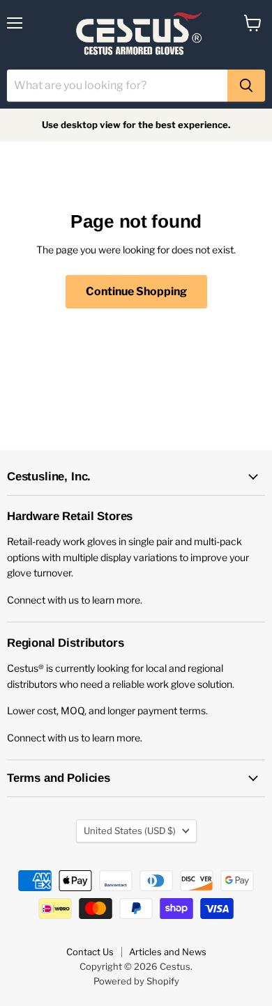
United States (130, 830)
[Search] (246, 86)
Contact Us (90, 951)
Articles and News (167, 951)
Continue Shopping (136, 291)
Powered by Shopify (136, 981)
